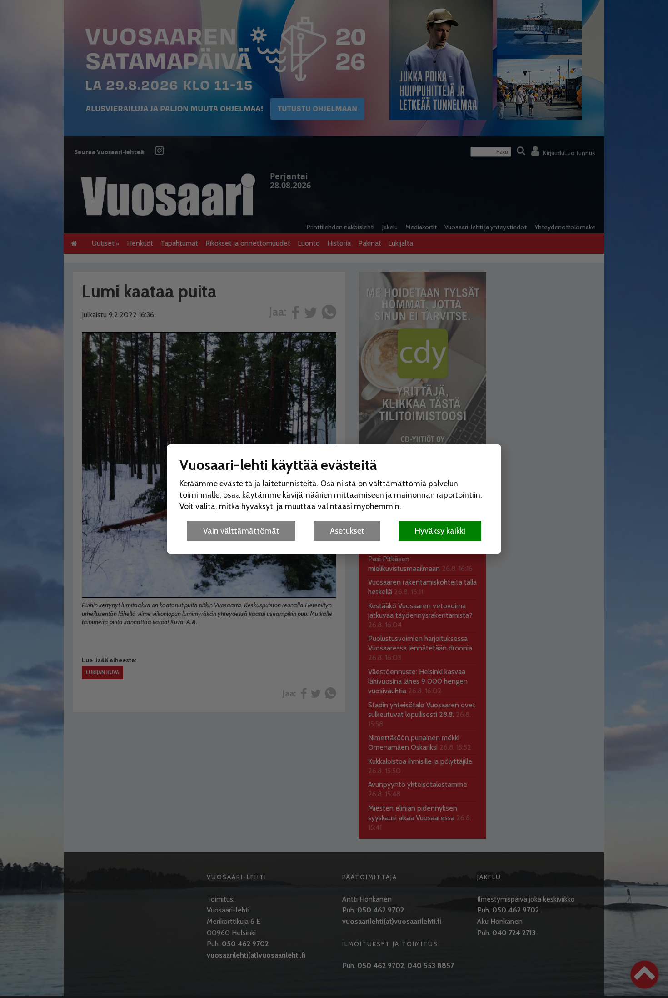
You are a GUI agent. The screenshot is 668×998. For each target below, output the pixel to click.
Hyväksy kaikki (440, 530)
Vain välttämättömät (241, 530)
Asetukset (347, 530)
